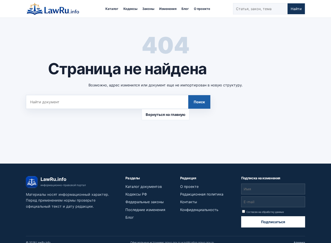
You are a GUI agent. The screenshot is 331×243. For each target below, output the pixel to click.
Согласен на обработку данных (265, 212)
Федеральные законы (144, 202)
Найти (296, 9)
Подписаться (273, 222)
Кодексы (130, 9)
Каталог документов (143, 186)
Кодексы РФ (136, 194)
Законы (148, 9)
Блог (185, 9)
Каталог (111, 9)
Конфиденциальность (199, 209)
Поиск (199, 102)
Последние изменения (145, 209)
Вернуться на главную (165, 114)
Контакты (188, 202)
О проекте (202, 9)
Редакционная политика (201, 194)
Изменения (168, 9)
